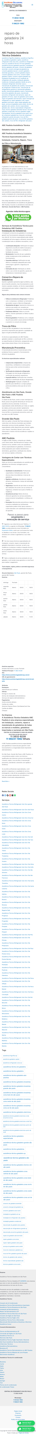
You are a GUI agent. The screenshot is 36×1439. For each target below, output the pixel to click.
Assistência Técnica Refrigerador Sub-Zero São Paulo (18, 809)
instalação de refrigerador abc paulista (14, 1218)
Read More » (5, 781)
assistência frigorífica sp (10, 1055)
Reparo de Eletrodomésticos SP (9, 1311)
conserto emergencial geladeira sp (18, 69)
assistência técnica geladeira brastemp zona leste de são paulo (17, 1094)
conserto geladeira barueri (10, 71)
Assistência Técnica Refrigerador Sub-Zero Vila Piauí (17, 948)
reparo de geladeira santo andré (23, 97)
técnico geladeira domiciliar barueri (16, 109)
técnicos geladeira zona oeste (20, 113)
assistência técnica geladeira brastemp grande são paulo (17, 1087)
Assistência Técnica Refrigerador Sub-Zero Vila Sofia (17, 867)
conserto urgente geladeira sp (21, 76)
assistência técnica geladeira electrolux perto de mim (17, 1126)
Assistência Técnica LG (7, 1335)
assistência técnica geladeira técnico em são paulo (17, 1166)
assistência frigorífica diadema (11, 58)
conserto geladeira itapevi (22, 73)
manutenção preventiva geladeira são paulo (15, 1232)
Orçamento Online (7, 530)
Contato (18, 1417)
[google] (8, 795)
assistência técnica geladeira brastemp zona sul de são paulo (17, 1107)
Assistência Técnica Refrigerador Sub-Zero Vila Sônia (18, 864)
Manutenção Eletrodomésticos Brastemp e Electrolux (15, 1322)
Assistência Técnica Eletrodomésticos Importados (15, 1305)
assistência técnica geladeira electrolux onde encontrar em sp (16, 1117)
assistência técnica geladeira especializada (13, 1137)
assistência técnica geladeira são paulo (16, 1159)
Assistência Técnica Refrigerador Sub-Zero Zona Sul (17, 818)
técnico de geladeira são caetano (12, 1257)
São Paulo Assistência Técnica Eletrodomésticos (14, 1342)
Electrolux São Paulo (6, 1338)
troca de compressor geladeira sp (13, 1250)
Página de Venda (24, 1433)
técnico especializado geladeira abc (13, 1260)
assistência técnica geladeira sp (14, 1153)
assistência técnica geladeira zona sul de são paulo (17, 1198)
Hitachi (2, 1372)
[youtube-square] (10, 795)
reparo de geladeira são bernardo (12, 98)
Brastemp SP (4, 1348)
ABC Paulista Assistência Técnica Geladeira (15, 54)
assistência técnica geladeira (13, 1071)
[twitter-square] (5, 795)
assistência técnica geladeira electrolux (17, 1112)
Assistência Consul (5, 1324)
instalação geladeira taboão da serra (20, 82)
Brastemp (3, 1362)
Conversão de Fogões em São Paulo (11, 1333)
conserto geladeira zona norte (11, 74)
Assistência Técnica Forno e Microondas (12, 1320)
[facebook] (3, 795)
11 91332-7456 (18, 1400)
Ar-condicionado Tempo (7, 1387)
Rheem (2, 1378)
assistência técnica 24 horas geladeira (19, 63)
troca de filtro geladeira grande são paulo (15, 1253)
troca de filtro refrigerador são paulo (21, 120)
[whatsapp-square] (15, 795)
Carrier (2, 1364)
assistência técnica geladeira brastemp (17, 1082)
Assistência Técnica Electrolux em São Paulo (13, 1313)
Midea (2, 1376)
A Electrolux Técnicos (6, 1344)
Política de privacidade (18, 1419)
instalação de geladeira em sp (11, 78)
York (1, 1383)
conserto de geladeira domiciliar (12, 1203)
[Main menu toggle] (32, 5)
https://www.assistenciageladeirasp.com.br (16, 675)
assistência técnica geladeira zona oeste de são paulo (17, 1192)
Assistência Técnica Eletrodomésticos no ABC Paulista (16, 1350)
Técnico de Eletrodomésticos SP (9, 1331)
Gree (1, 1370)
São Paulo (17, 573)
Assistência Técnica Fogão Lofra (9, 1318)
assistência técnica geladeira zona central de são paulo (15, 1172)
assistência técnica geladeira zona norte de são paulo (17, 1185)
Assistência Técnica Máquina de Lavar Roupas (14, 1352)
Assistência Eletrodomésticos (8, 1346)
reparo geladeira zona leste (11, 1239)
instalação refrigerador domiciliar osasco (14, 84)
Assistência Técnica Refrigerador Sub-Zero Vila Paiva (18, 978)
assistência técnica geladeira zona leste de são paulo (17, 1179)
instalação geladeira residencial (12, 1221)
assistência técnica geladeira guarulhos (13, 65)
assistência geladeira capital (12, 60)
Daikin (2, 1366)
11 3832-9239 (18, 18)
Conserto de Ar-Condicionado (9, 1303)
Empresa (18, 1413)
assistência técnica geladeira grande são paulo (17, 1144)
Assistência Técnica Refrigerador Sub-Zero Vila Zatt (17, 837)
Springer (2, 1381)
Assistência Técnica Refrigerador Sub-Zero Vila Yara (17, 840)
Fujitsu (2, 1368)
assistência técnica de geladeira (14, 1067)
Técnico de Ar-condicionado (8, 1385)
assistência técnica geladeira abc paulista (14, 1076)
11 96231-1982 (18, 23)
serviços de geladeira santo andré (16, 104)
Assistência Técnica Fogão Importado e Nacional (14, 1340)
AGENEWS (23, 1281)
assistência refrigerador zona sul (12, 1063)
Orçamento (18, 1415)
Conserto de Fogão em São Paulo (10, 1316)
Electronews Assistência (7, 1354)
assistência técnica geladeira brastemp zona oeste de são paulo (17, 1100)
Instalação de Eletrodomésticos (9, 1309)
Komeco (2, 1374)
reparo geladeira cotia (17, 100)
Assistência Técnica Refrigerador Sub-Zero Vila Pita (17, 934)
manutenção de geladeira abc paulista (13, 85)
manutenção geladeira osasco (16, 91)
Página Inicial (18, 1411)
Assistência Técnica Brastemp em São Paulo (13, 1307)
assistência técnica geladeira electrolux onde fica (17, 1121)
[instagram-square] (13, 795)
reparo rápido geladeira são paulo (12, 1243)
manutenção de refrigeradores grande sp (15, 1228)
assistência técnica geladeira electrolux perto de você (17, 1131)
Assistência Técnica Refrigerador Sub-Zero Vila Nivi (17, 997)
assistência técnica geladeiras (13, 1149)
